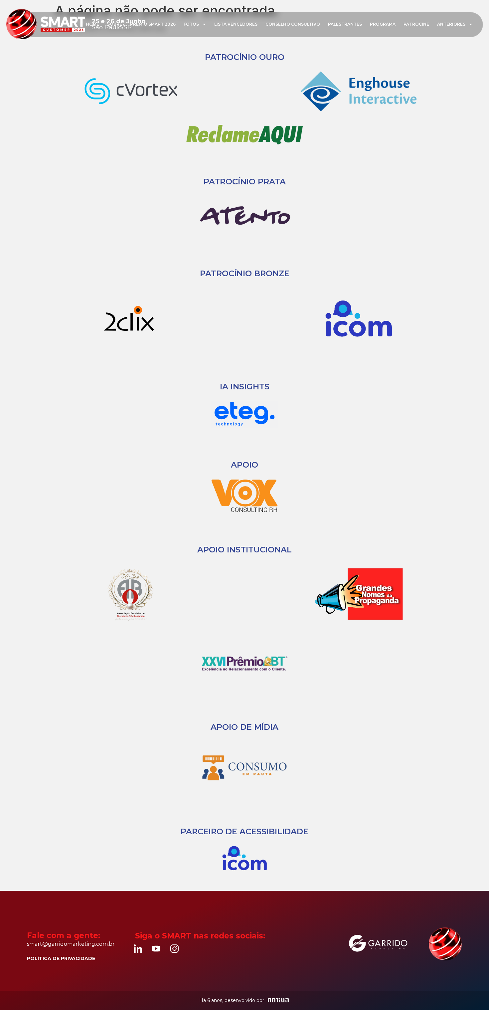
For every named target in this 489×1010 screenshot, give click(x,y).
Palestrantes (345, 24)
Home (92, 24)
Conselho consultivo (292, 24)
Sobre (114, 24)
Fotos (191, 24)
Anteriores (451, 24)
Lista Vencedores (235, 24)
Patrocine (416, 24)
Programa (383, 24)
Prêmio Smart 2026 (153, 24)
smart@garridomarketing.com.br (71, 944)
